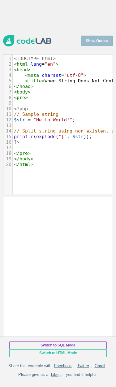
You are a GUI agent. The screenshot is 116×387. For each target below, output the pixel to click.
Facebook (63, 365)
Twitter (83, 365)
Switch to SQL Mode (58, 345)
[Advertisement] (58, 17)
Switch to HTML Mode (58, 353)
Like (54, 374)
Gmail (100, 365)
